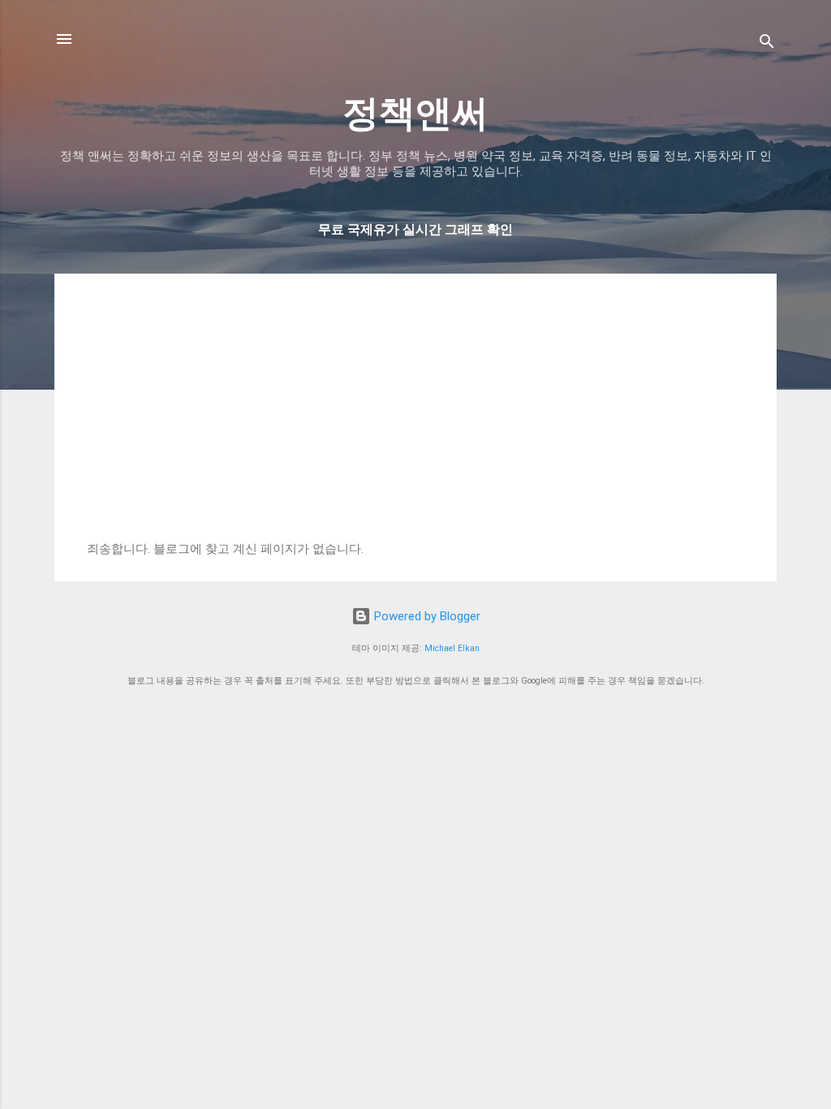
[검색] (767, 44)
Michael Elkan (452, 648)
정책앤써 (415, 113)
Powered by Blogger (425, 616)
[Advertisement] (415, 419)
